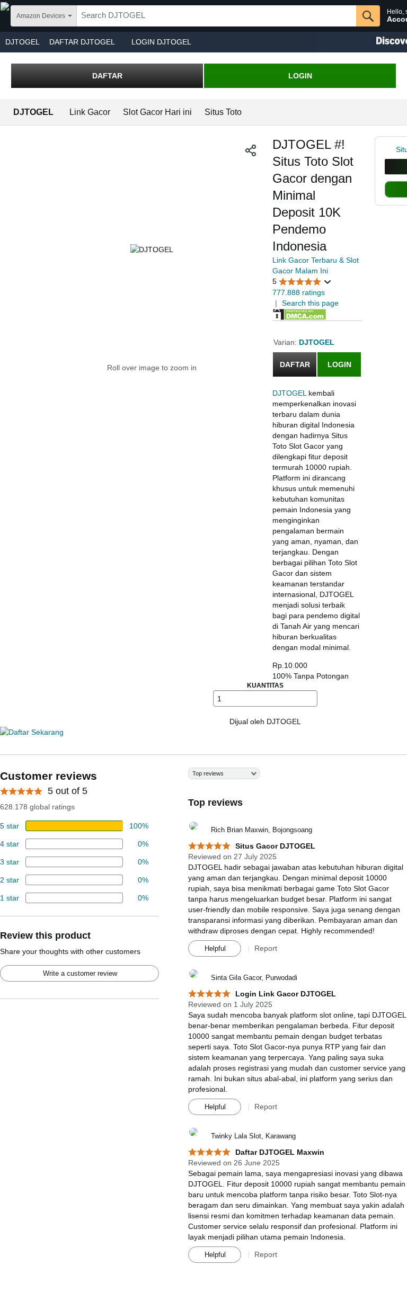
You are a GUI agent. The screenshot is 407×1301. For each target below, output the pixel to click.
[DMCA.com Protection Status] (299, 313)
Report (265, 948)
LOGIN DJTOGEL (161, 42)
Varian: (286, 342)
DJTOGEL (22, 42)
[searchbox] (216, 16)
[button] (251, 150)
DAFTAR (107, 76)
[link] (390, 149)
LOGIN (300, 76)
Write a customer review (80, 973)
